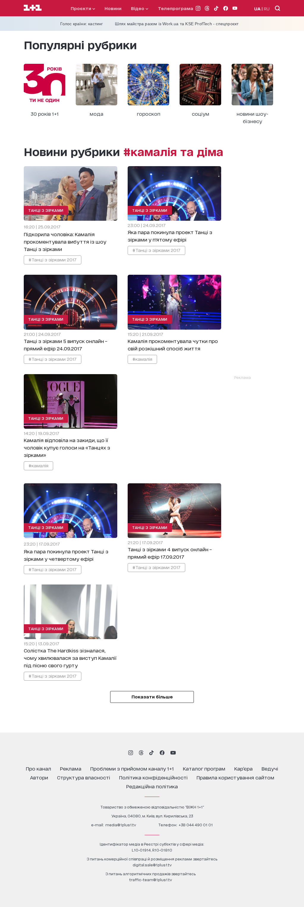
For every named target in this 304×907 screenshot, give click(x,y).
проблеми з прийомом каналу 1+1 (132, 768)
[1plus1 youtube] (173, 752)
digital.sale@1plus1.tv (152, 864)
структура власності (83, 777)
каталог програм (204, 768)
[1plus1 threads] (141, 752)
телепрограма (175, 8)
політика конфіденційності (153, 777)
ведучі (270, 768)
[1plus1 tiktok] (151, 752)
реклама (70, 768)
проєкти (81, 8)
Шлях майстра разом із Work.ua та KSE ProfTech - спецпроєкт (177, 23)
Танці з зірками (46, 210)
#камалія (142, 358)
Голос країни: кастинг (81, 23)
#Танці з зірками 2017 (52, 259)
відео (138, 8)
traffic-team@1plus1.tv (150, 879)
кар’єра (243, 768)
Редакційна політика (152, 786)
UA (257, 8)
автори (39, 777)
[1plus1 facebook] (162, 752)
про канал (38, 768)
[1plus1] (33, 8)
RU (267, 8)
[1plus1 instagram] (130, 752)
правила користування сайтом (235, 777)
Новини (112, 8)
